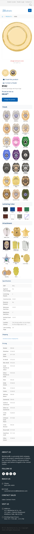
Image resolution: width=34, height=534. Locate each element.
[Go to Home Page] (2, 17)
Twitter (7, 473)
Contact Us (28, 2)
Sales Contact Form (8, 499)
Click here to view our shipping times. (10, 338)
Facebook (3, 473)
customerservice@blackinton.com (15, 491)
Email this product (11, 79)
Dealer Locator (11, 2)
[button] (30, 5)
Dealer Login (20, 2)
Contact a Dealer (11, 83)
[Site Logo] (7, 10)
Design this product (9, 99)
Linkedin (14, 473)
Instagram (10, 473)
